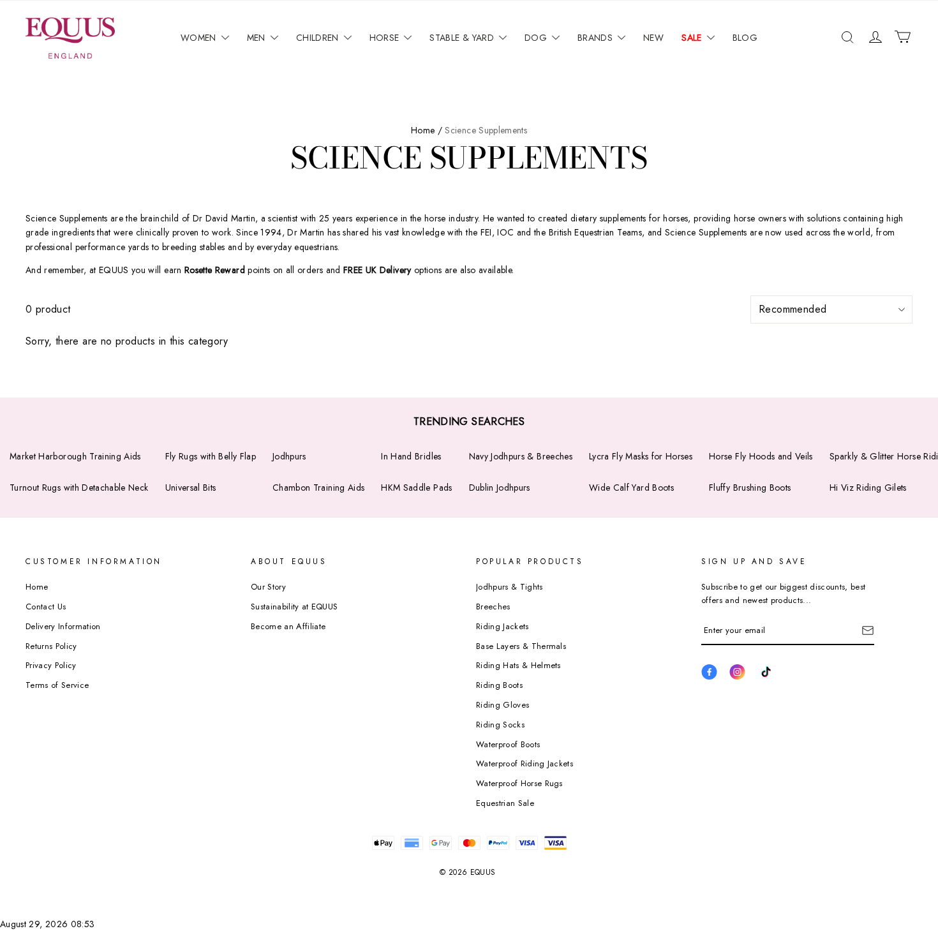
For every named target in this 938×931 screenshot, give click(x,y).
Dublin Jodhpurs (499, 487)
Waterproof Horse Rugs (519, 783)
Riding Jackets (502, 626)
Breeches (493, 606)
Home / (426, 130)
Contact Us (46, 606)
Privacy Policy (51, 665)
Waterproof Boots (508, 744)
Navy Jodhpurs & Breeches (520, 456)
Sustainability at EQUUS (294, 606)
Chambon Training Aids (318, 487)
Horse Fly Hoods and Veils (761, 456)
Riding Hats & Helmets (518, 665)
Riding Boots (499, 685)
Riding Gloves (502, 705)
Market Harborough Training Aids (75, 456)
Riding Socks (500, 725)
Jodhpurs (289, 456)
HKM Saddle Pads (416, 487)
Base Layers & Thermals (521, 646)
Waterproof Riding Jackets (524, 763)
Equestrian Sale (505, 803)
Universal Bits (190, 487)
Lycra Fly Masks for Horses (640, 456)
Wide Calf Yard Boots (631, 487)
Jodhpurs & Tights (509, 587)
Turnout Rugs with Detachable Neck (79, 487)
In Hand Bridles (411, 456)
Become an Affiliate (288, 626)
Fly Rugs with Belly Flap (210, 456)
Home (37, 587)
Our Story (268, 587)
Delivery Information (63, 626)
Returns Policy (51, 646)
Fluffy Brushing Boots (750, 487)
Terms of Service (57, 685)
